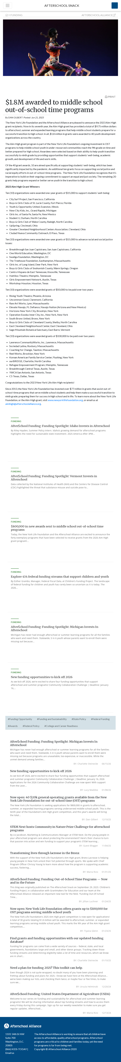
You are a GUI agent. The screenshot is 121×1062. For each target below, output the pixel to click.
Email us (9, 1052)
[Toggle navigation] (7, 5)
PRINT (111, 96)
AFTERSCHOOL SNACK (61, 5)
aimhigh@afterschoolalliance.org (23, 403)
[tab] (20, 719)
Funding (16, 14)
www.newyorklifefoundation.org (65, 400)
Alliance (97, 14)
